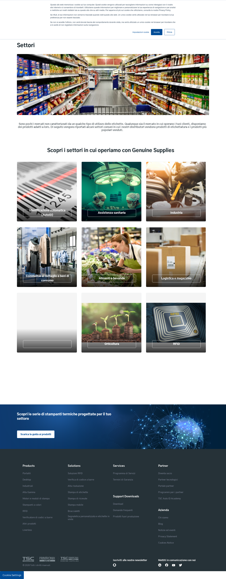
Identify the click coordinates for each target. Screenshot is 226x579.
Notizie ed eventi (166, 530)
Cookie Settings (12, 575)
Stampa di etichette (78, 492)
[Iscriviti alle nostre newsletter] (114, 565)
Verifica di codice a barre (81, 480)
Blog (160, 524)
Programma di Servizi (124, 473)
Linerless (27, 530)
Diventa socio (165, 473)
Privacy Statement (167, 536)
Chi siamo (163, 518)
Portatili (27, 473)
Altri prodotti (29, 524)
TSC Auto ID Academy (169, 498)
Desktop (27, 480)
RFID (25, 511)
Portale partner (166, 486)
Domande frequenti (123, 510)
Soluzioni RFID (75, 473)
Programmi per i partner (170, 492)
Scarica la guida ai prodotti (35, 434)
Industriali (28, 486)
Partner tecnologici (168, 480)
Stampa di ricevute (77, 498)
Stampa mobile (75, 505)
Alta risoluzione (76, 486)
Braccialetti (74, 511)
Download (118, 504)
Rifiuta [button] (169, 32)
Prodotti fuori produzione (126, 516)
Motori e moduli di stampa (36, 498)
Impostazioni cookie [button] (141, 32)
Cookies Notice (166, 543)
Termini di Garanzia (123, 480)
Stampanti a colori (32, 505)
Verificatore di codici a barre (37, 517)
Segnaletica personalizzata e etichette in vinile (88, 518)
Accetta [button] (157, 32)
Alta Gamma (29, 492)
